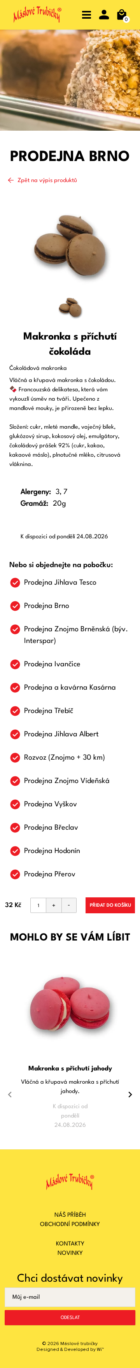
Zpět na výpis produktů (47, 181)
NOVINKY (70, 1253)
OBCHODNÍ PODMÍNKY (70, 1225)
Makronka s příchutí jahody (70, 1068)
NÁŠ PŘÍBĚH (70, 1215)
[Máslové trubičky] (37, 16)
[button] (130, 1041)
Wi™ (100, 1350)
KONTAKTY (70, 1244)
